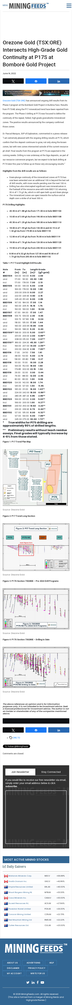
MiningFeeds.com (30, 994)
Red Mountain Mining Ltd (20, 919)
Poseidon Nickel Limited (20, 908)
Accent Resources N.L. (19, 903)
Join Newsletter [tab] (20, 772)
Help (51, 962)
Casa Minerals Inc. (17, 897)
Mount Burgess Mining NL (20, 892)
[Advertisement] (36, 20)
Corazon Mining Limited (20, 914)
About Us (12, 962)
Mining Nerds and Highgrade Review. (45, 998)
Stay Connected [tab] (51, 772)
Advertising (34, 962)
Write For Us (37, 973)
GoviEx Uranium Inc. (18, 881)
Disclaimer (13, 968)
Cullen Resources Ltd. (19, 925)
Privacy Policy (36, 968)
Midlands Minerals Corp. (20, 875)
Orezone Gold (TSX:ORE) (14, 101)
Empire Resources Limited (21, 886)
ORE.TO (16, 738)
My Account (14, 973)
